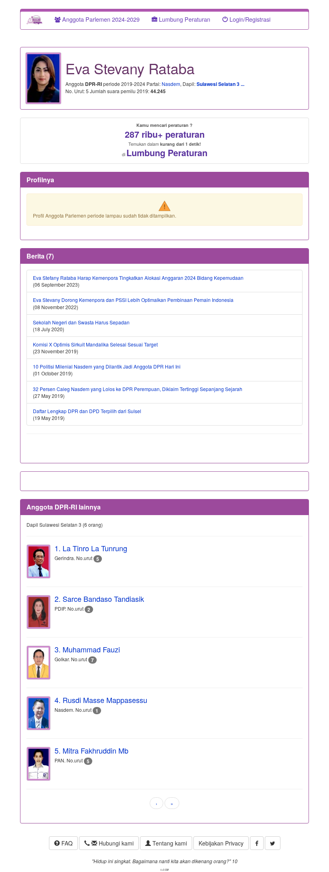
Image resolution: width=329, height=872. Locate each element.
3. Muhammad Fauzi (87, 649)
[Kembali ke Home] (34, 19)
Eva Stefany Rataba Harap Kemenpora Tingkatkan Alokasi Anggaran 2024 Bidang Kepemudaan (138, 277)
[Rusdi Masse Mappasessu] (38, 713)
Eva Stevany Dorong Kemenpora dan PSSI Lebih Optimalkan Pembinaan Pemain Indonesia (133, 299)
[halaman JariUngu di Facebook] (257, 843)
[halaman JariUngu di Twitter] (272, 843)
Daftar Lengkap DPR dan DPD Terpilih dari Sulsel (87, 410)
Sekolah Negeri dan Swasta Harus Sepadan (81, 322)
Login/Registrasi (249, 19)
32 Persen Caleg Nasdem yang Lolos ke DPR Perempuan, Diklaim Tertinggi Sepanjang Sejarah (137, 388)
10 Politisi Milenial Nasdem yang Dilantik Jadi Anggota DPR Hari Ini (107, 366)
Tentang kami (169, 843)
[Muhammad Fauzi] (38, 663)
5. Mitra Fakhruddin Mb (91, 750)
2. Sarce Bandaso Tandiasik (99, 598)
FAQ (66, 843)
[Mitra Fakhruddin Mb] (38, 764)
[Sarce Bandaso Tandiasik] (38, 612)
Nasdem (171, 83)
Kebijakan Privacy (221, 843)
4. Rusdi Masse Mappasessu (101, 700)
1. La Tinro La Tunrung (91, 548)
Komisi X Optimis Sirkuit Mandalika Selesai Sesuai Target (95, 344)
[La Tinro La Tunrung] (38, 561)
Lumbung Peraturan (183, 19)
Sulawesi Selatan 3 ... (220, 84)
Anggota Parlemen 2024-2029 (100, 19)
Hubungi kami (115, 843)
